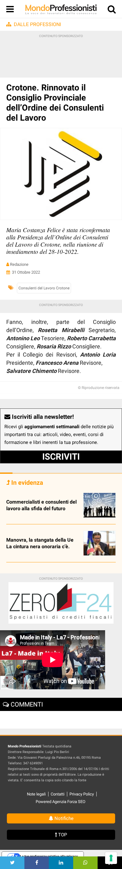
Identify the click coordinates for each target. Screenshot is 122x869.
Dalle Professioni (37, 24)
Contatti (57, 794)
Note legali (36, 794)
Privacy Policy (81, 794)
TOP (62, 835)
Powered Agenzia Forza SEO (60, 801)
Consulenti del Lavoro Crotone (43, 288)
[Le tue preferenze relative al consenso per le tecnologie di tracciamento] (111, 858)
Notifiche (63, 818)
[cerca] (112, 11)
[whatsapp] (85, 862)
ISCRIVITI (61, 456)
